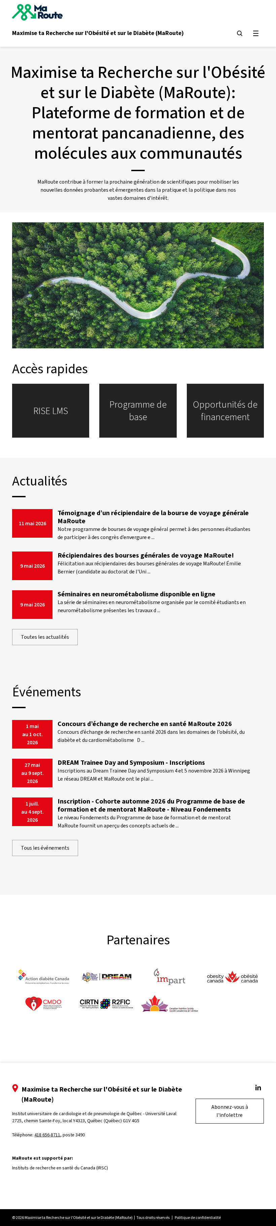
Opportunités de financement (225, 410)
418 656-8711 (47, 1135)
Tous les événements (45, 847)
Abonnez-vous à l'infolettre (229, 1111)
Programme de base (138, 410)
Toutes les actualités (45, 636)
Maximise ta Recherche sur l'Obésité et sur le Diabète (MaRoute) (98, 33)
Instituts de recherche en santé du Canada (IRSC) (60, 1168)
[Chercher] (240, 33)
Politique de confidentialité (198, 1217)
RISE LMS (50, 411)
